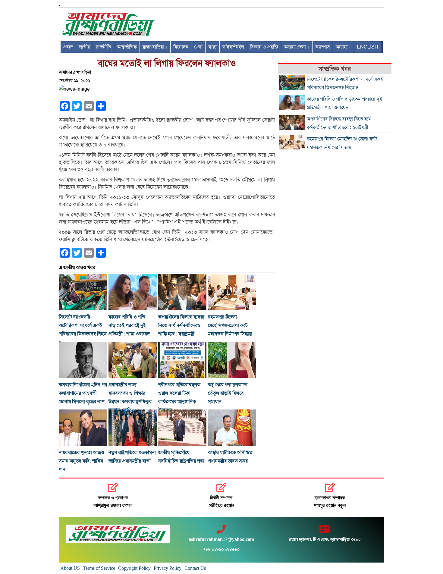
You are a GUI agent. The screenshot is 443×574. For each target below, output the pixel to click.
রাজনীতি (103, 47)
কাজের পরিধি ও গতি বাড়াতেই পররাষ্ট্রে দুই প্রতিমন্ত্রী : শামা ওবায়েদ (129, 325)
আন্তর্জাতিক (127, 47)
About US (70, 568)
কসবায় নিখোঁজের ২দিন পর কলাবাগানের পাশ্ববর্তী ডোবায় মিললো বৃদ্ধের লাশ (83, 393)
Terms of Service (99, 568)
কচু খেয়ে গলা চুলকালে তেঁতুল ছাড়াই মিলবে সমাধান (227, 393)
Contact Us (195, 568)
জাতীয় (84, 47)
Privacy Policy (167, 568)
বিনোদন (180, 47)
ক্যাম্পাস (322, 47)
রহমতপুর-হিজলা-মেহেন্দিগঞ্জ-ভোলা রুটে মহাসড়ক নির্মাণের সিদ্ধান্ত (230, 325)
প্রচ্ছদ (68, 47)
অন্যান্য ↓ (343, 47)
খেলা (198, 47)
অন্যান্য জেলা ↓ (296, 47)
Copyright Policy (134, 568)
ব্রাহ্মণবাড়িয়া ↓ (155, 47)
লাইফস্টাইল (233, 47)
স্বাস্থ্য (212, 47)
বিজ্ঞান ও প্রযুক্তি (264, 47)
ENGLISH (367, 47)
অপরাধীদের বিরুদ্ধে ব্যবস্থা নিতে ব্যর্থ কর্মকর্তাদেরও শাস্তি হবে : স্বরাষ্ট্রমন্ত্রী (181, 325)
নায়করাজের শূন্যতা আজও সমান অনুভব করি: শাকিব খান (81, 461)
